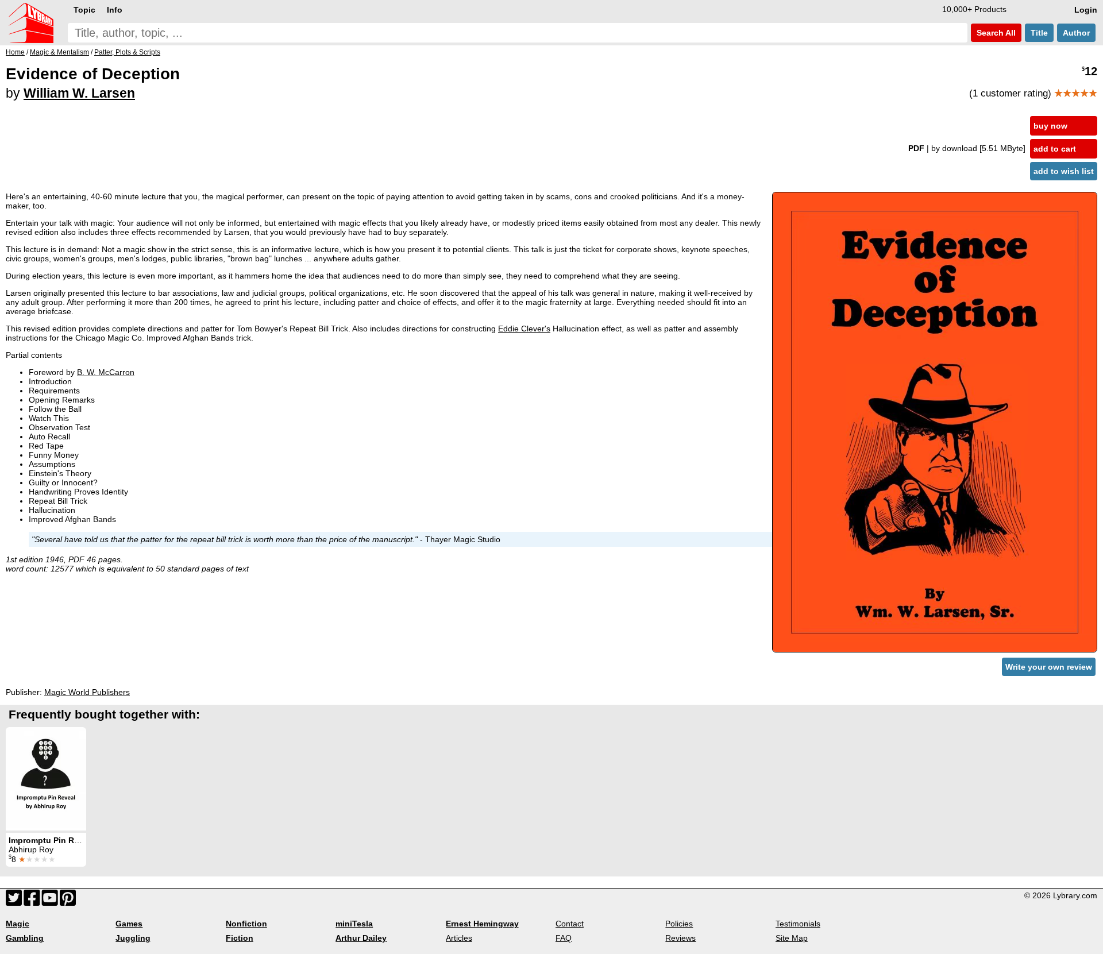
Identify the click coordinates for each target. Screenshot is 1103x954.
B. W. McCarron (105, 372)
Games (128, 923)
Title (1039, 32)
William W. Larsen (79, 93)
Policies (679, 923)
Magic (17, 923)
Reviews (680, 938)
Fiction (239, 938)
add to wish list (1063, 171)
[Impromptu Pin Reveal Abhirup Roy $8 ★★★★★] (46, 779)
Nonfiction (246, 923)
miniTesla (354, 923)
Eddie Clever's (524, 328)
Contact (570, 923)
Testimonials (798, 923)
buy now (1050, 125)
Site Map (792, 938)
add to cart (1054, 148)
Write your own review (1048, 666)
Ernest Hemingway (482, 923)
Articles (459, 938)
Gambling (25, 938)
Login (1085, 9)
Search (995, 32)
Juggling (133, 938)
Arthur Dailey (361, 938)
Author (1076, 32)
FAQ (564, 938)
